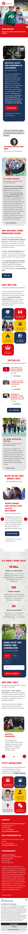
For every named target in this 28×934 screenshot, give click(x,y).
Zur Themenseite (11, 223)
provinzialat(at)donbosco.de (10, 831)
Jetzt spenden (13, 674)
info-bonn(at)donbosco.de (9, 845)
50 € (14, 656)
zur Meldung (16, 376)
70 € (7, 661)
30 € (7, 656)
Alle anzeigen (14, 410)
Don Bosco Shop (6, 895)
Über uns (7, 276)
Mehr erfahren (10, 468)
